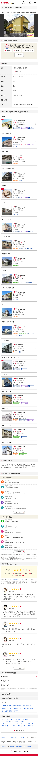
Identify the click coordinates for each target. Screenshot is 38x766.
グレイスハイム (21, 723)
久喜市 (4, 708)
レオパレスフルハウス (8, 723)
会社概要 (29, 746)
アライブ (30, 723)
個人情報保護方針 (20, 746)
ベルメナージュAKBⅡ (21, 719)
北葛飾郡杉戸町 (17, 708)
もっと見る (18, 668)
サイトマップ (4, 746)
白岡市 (8, 50)
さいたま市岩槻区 (28, 708)
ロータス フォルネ (29, 725)
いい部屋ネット (5, 737)
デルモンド (5, 725)
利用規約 (12, 746)
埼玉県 (4, 702)
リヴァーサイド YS (17, 721)
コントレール (6, 721)
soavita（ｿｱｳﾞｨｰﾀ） (7, 719)
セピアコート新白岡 (16, 725)
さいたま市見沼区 (7, 711)
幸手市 (9, 708)
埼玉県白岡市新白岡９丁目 (20, 68)
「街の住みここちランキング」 (18, 579)
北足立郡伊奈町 (27, 705)
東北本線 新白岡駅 (19, 104)
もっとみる (18, 512)
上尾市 (16, 711)
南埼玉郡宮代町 (29, 50)
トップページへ (20, 730)
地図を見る (19, 71)
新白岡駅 (20, 55)
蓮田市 (17, 50)
